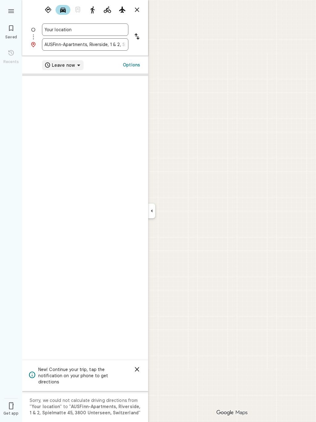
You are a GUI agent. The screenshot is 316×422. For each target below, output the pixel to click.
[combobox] (85, 29)
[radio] (48, 10)
